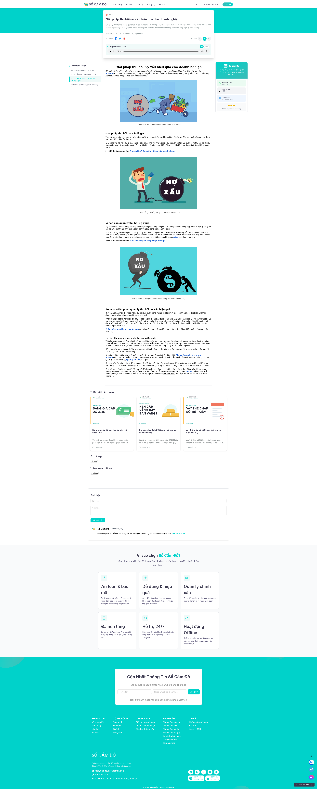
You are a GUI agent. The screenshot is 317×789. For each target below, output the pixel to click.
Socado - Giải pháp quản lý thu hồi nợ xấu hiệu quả (85, 79)
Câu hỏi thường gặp (145, 729)
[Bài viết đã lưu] (197, 4)
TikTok (116, 729)
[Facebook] (116, 38)
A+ (209, 39)
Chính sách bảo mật (145, 725)
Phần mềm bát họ (171, 729)
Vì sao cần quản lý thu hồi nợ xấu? (84, 74)
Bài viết (192, 725)
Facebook (117, 722)
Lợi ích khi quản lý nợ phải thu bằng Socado (84, 86)
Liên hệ (95, 729)
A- (200, 39)
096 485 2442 (178, 533)
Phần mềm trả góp (171, 732)
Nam (207, 47)
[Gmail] (124, 38)
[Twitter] (120, 38)
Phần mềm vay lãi (171, 725)
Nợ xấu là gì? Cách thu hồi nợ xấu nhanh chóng (152, 151)
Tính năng (96, 725)
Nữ (202, 47)
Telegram (117, 732)
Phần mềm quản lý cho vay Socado (122, 329)
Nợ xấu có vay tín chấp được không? (147, 241)
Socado (109, 73)
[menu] (152, 4)
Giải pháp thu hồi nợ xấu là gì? (82, 70)
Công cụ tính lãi (170, 739)
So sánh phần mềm (172, 736)
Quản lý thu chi (133, 360)
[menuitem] (117, 4)
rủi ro (175, 237)
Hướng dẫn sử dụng (198, 722)
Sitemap (95, 732)
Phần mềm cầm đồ (172, 722)
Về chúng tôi (98, 722)
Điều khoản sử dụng (145, 722)
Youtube (117, 725)
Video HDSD (195, 729)
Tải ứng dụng (169, 743)
